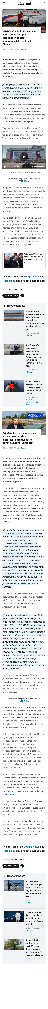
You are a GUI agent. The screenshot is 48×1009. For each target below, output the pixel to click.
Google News (31, 276)
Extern (22, 49)
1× (18, 167)
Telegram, (9, 280)
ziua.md (11, 794)
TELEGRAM (24, 181)
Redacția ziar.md (16, 289)
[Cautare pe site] (44, 3)
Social (22, 448)
